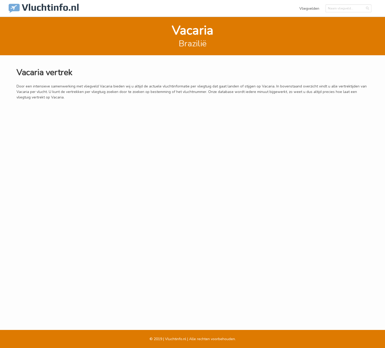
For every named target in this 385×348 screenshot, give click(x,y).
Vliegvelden (309, 8)
